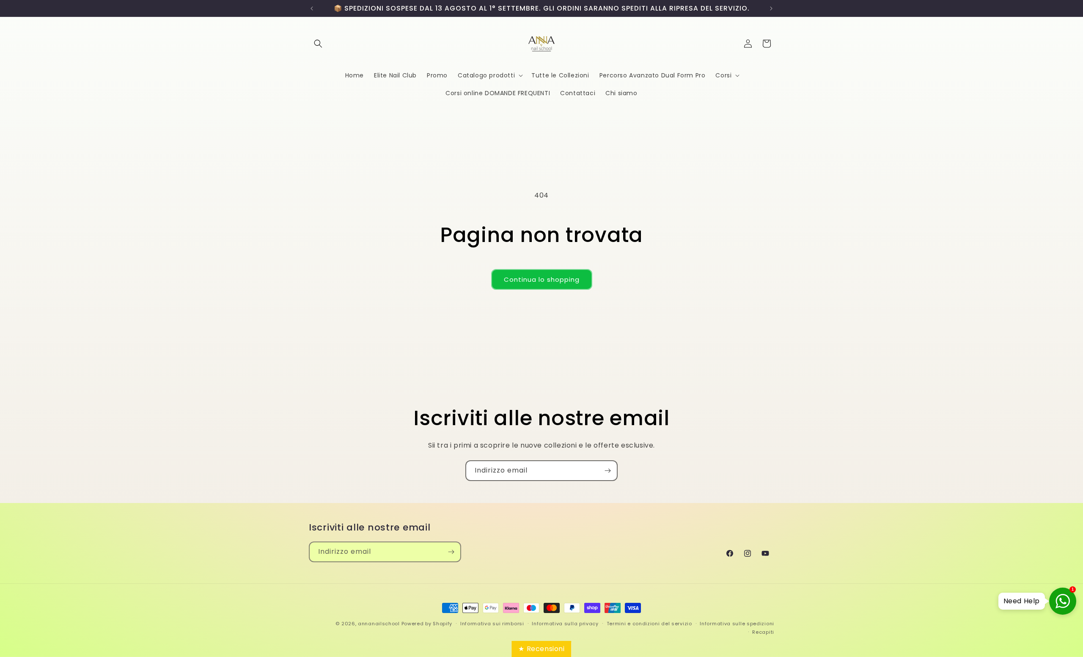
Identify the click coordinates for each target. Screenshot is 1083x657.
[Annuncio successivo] (771, 8)
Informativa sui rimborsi (492, 623)
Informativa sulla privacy (565, 623)
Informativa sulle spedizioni (737, 623)
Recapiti (763, 632)
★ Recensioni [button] (541, 649)
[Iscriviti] (607, 470)
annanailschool (379, 623)
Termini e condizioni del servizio (649, 623)
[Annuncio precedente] (311, 8)
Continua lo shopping (542, 279)
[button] (318, 43)
